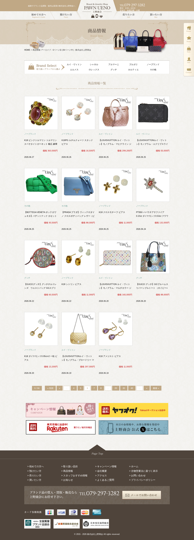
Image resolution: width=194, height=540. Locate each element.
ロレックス (94, 69)
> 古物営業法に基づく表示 (143, 471)
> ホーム (133, 466)
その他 (153, 69)
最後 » (156, 388)
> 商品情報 (67, 471)
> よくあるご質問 (104, 480)
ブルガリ (133, 64)
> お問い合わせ (137, 475)
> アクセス (101, 475)
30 (124, 388)
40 (132, 388)
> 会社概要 (101, 471)
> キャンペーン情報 (106, 466)
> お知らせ (67, 480)
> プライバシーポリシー (142, 480)
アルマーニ (113, 64)
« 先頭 (50, 388)
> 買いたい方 (34, 480)
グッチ (113, 69)
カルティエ (133, 69)
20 (116, 388)
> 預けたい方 (34, 471)
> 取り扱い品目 (69, 466)
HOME (27, 50)
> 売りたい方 (34, 475)
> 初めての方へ (35, 466)
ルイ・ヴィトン (74, 64)
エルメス (74, 69)
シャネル (94, 64)
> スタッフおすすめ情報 (74, 475)
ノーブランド (153, 64)
